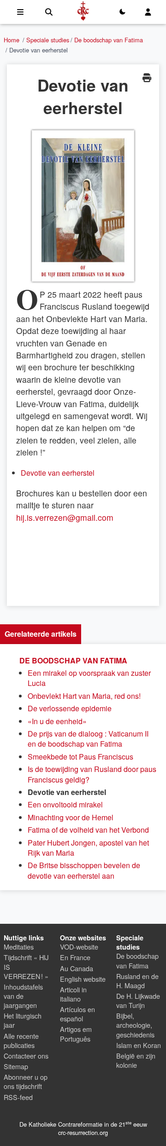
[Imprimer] (146, 77)
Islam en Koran (138, 1045)
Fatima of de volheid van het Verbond (88, 829)
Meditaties (19, 946)
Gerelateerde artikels (41, 633)
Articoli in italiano (73, 994)
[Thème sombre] (122, 11)
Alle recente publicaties (21, 1040)
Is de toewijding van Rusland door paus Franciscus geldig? (92, 774)
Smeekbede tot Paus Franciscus (80, 756)
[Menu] (20, 11)
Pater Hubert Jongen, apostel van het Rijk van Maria (88, 847)
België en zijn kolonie (135, 1060)
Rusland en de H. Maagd (137, 980)
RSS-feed (18, 1097)
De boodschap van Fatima (108, 39)
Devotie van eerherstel (58, 472)
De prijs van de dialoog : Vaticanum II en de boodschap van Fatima (88, 738)
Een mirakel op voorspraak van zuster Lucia (89, 678)
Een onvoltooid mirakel (65, 804)
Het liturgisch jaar (23, 1020)
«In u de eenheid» (57, 721)
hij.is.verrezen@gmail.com (64, 517)
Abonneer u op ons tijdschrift (25, 1081)
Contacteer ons (26, 1055)
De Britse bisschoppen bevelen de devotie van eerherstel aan (84, 870)
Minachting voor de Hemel (70, 817)
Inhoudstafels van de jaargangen (23, 996)
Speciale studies (47, 39)
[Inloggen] (148, 11)
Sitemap (16, 1066)
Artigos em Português (76, 1033)
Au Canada (76, 968)
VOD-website (79, 946)
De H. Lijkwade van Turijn (138, 1000)
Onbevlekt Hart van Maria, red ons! (84, 696)
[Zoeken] (49, 11)
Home (11, 39)
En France (75, 957)
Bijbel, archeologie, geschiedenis (135, 1025)
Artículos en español (77, 1013)
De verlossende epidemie (70, 708)
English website (83, 979)
